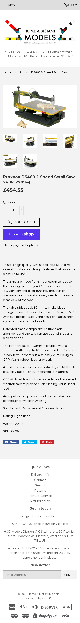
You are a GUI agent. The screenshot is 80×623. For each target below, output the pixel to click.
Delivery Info (40, 475)
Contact (40, 480)
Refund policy (40, 501)
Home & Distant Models (43, 593)
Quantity (9, 202)
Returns (40, 491)
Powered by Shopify (38, 598)
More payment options (21, 245)
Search (40, 485)
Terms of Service (40, 496)
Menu (12, 5)
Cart (73, 5)
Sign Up (69, 574)
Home (7, 72)
